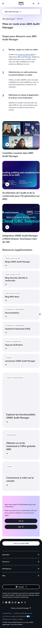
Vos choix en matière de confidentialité (14, 616)
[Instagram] (12, 603)
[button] (13, 11)
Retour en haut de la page (20, 608)
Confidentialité (6, 613)
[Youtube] (19, 603)
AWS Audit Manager (8, 19)
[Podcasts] (22, 603)
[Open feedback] (40, 314)
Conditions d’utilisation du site (22, 613)
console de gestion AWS (25, 54)
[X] (3, 603)
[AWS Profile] (38, 4)
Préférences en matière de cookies (12, 619)
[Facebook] (6, 603)
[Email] (25, 603)
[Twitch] (15, 603)
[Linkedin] (9, 603)
